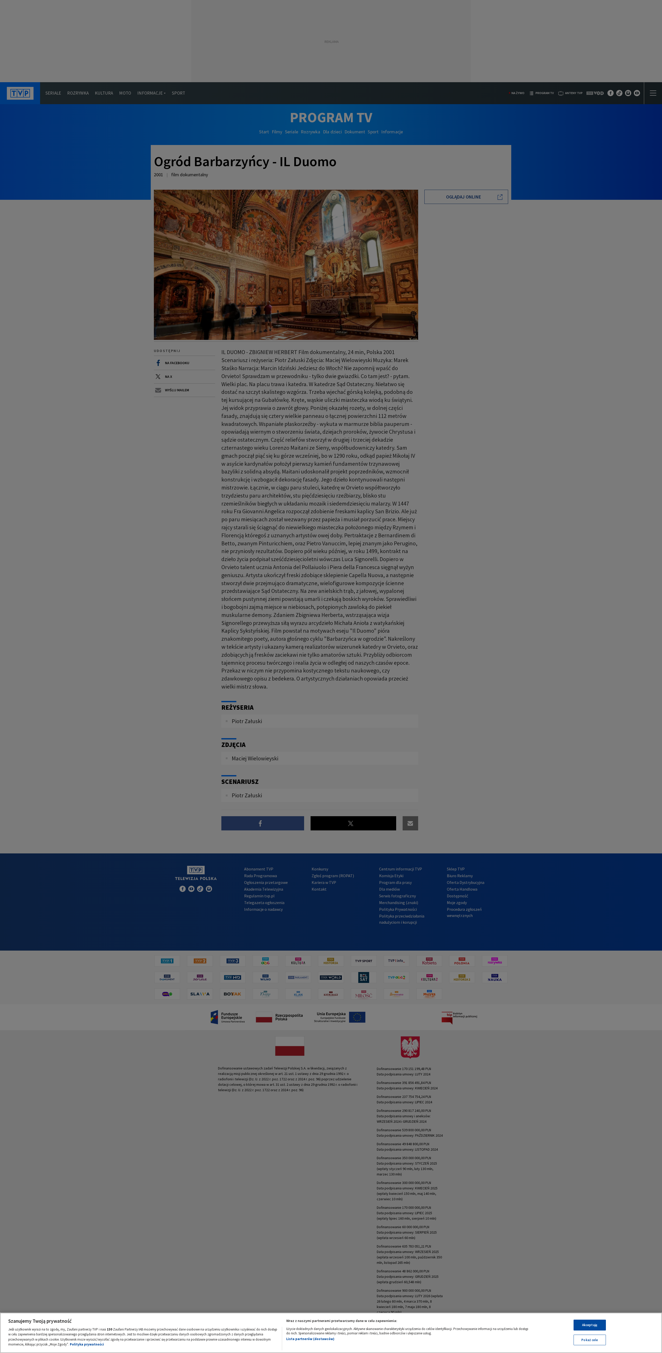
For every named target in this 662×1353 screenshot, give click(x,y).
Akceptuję (589, 1325)
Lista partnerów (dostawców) (310, 1339)
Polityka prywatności (87, 1344)
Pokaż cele (589, 1339)
